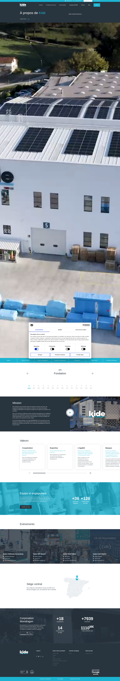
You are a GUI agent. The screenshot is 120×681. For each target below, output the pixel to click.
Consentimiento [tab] (39, 329)
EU (99, 0)
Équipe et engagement (43, 360)
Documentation (62, 5)
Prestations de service (51, 5)
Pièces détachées (56, 663)
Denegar (40, 354)
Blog (89, 5)
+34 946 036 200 (78, 0)
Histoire (8, 360)
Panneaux (54, 655)
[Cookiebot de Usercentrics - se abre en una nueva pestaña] (84, 325)
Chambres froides (56, 653)
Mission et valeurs (26, 360)
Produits (41, 5)
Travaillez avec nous (87, 0)
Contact (96, 5)
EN (96, 0)
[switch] (52, 349)
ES (94, 0)
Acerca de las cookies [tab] (80, 329)
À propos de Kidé (73, 5)
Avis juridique (60, 678)
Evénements (77, 360)
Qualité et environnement (60, 360)
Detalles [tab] (60, 329)
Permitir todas (80, 354)
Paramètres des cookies (75, 678)
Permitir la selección (60, 354)
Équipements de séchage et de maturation (60, 660)
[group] (15, 545)
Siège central (94, 360)
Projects (83, 5)
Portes (54, 657)
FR (97, 0)
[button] (28, 373)
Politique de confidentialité (45, 678)
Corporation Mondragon (111, 360)
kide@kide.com (69, 0)
